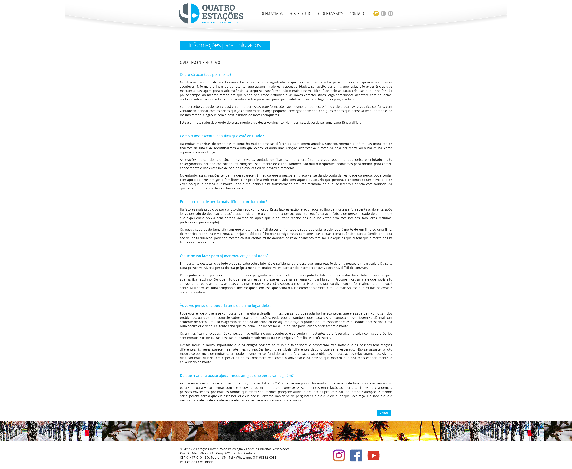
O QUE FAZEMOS (330, 13)
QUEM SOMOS (272, 13)
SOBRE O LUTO (300, 13)
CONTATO (357, 13)
